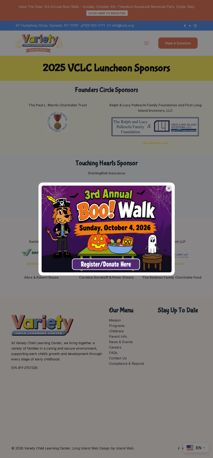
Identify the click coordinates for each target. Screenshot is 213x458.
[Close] (169, 188)
